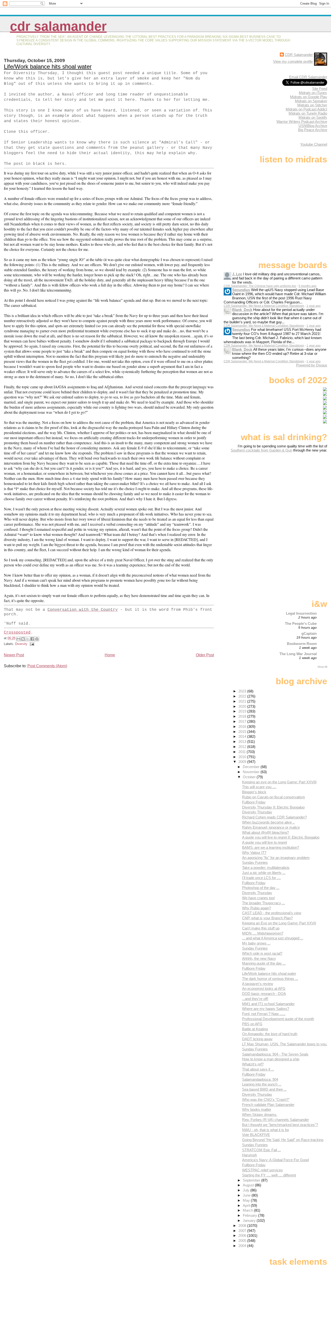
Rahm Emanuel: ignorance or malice (271, 827)
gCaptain (309, 633)
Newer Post (14, 655)
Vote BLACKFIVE (256, 1135)
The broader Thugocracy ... (263, 903)
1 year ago (314, 306)
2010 (242, 757)
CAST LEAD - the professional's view (271, 913)
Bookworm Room (302, 644)
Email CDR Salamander (308, 77)
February (250, 1215)
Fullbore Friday (254, 802)
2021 (242, 701)
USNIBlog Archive (313, 126)
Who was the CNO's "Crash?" (266, 1099)
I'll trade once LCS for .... (261, 878)
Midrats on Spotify (313, 117)
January (250, 1220)
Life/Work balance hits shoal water (48, 66)
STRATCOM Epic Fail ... (261, 1150)
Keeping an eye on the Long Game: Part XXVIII (279, 782)
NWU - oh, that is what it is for (265, 1130)
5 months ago (307, 286)
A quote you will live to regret (264, 842)
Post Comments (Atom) (47, 666)
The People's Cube (301, 623)
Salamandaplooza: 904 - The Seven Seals (275, 1054)
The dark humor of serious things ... (270, 979)
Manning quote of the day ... (264, 963)
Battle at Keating (255, 1029)
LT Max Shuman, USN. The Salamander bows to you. (284, 1044)
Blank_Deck (242, 310)
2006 (242, 1235)
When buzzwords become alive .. (268, 822)
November (251, 772)
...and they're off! (255, 999)
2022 (242, 696)
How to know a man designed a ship (270, 1059)
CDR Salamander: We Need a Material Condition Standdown (264, 306)
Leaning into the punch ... (261, 1084)
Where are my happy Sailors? (265, 1009)
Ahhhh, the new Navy (259, 958)
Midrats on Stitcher (312, 105)
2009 (242, 762)
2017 (242, 721)
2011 (242, 752)
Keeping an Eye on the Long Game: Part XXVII (279, 923)
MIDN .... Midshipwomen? (262, 933)
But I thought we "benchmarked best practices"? (280, 1125)
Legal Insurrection (301, 613)
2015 (242, 732)
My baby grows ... (256, 943)
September (252, 1180)
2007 (242, 1231)
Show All (322, 666)
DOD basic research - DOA (264, 994)
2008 (242, 1225)
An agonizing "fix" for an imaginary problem (276, 858)
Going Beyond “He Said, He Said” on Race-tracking (282, 1140)
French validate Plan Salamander (268, 1105)
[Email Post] (31, 644)
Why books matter (256, 1109)
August (249, 1185)
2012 (242, 747)
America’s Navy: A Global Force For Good (275, 1160)
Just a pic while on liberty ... (263, 873)
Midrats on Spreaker (311, 101)
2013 (242, 741)
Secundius (241, 290)
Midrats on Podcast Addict (306, 109)
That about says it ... (258, 1069)
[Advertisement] (297, 490)
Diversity (21, 644)
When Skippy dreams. (259, 1114)
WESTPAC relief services (262, 1170)
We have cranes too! (258, 898)
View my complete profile (293, 61)
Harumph (249, 1155)
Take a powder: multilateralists (266, 867)
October (250, 777)
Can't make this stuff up (260, 928)
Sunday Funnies (255, 862)
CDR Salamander (58, 26)
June (247, 1195)
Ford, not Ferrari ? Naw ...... (263, 1014)
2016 (242, 726)
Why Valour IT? (254, 852)
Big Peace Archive (312, 130)
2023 (242, 691)
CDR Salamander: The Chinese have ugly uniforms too (260, 286)
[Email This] (18, 638)
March (248, 1210)
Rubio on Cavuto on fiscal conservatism (273, 797)
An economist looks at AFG (263, 988)
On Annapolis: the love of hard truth (269, 1034)
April (247, 1205)
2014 (242, 736)
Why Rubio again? (256, 908)
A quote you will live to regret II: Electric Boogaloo (280, 837)
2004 (242, 1246)
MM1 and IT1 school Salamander (268, 1004)
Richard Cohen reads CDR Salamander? (274, 817)
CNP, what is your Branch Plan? (267, 918)
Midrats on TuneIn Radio (308, 113)
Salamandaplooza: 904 (260, 1079)
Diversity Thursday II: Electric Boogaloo (273, 807)
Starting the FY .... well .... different (269, 1175)
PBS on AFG (252, 1024)
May (247, 1200)
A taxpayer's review (257, 984)
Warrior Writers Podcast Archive (301, 121)
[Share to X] (27, 638)
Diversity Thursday (257, 812)
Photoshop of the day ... (260, 888)
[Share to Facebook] (32, 638)
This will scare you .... (259, 787)
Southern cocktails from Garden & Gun (261, 450)
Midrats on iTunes (313, 93)
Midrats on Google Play (308, 97)
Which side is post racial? (262, 953)
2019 (242, 711)
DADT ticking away (257, 1039)
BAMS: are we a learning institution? (270, 847)
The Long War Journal (298, 654)
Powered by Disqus (311, 365)
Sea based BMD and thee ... (264, 1089)
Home (110, 655)
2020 (242, 706)
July (246, 1190)
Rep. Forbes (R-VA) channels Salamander (275, 1120)
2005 (242, 1241)
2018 (242, 716)
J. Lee (237, 274)
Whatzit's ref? (253, 1064)
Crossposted (17, 632)
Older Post (205, 655)
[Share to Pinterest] (36, 638)
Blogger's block (254, 792)
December (251, 767)
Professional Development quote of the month (278, 1019)
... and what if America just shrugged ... (272, 938)
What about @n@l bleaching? (265, 832)
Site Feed (319, 89)
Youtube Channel (313, 144)
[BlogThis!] (23, 638)
